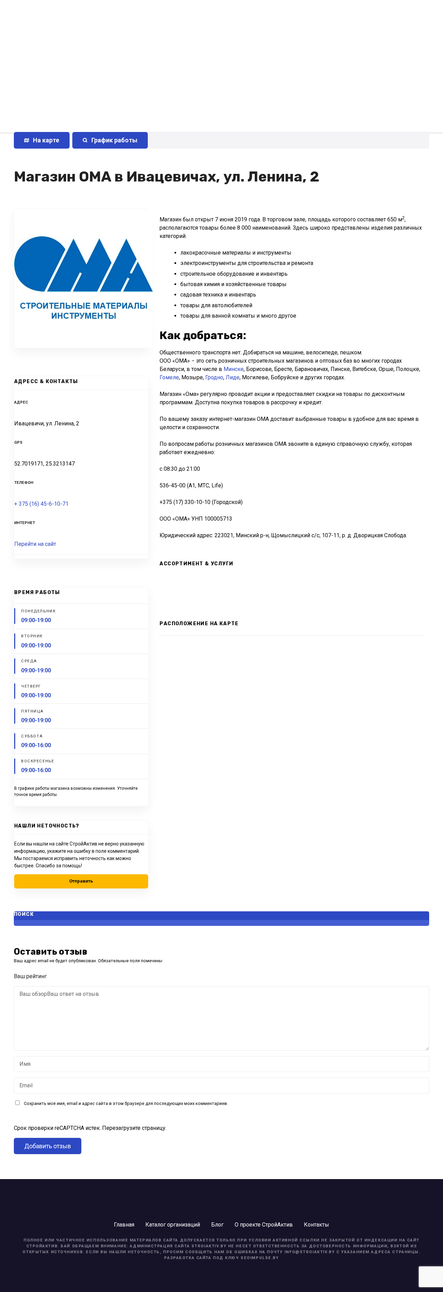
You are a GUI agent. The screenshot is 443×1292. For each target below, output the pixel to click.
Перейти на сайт (35, 544)
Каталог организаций (172, 1224)
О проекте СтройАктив (264, 1224)
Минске (234, 369)
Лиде (232, 377)
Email (24, 1086)
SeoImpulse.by (260, 1258)
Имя (23, 1065)
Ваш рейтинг (31, 976)
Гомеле (169, 377)
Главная (124, 1224)
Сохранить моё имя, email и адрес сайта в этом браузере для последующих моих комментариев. (126, 1103)
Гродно (214, 377)
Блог (217, 1224)
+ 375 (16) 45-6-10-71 (41, 504)
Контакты (316, 1224)
